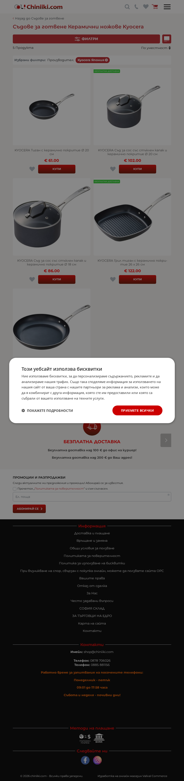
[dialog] (92, 390)
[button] (47, 410)
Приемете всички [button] (137, 410)
